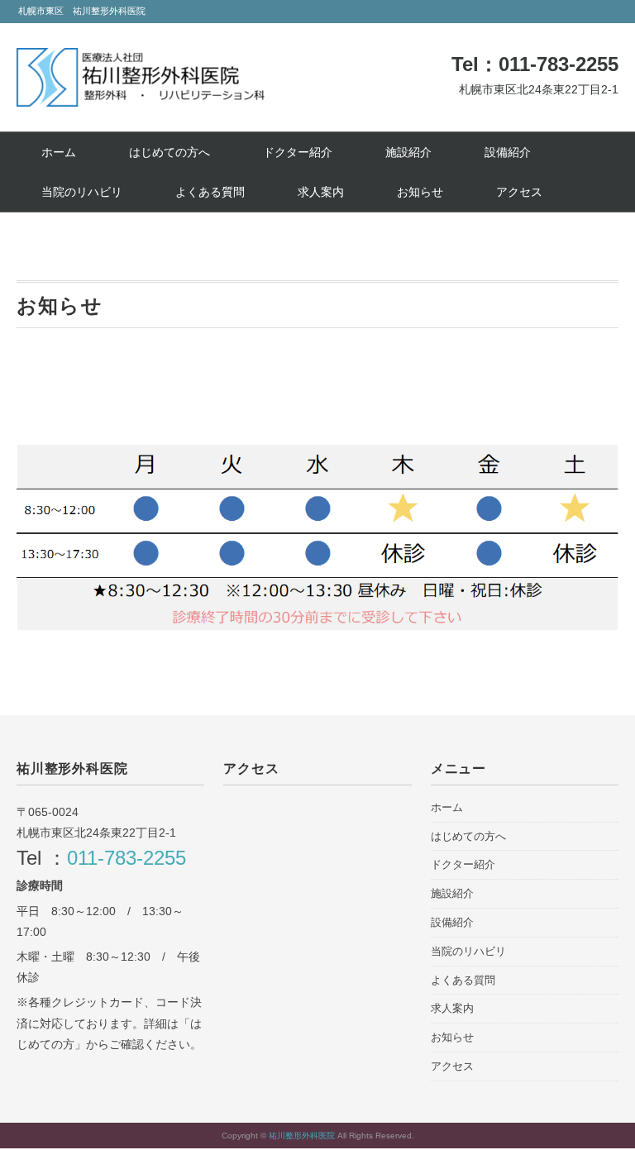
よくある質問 (210, 191)
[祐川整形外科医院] (141, 60)
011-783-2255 (126, 858)
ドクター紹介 (297, 152)
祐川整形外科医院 (303, 1135)
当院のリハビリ (81, 191)
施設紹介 (408, 152)
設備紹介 (508, 152)
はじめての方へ (169, 152)
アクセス (519, 191)
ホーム (58, 152)
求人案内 (321, 191)
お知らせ (420, 191)
